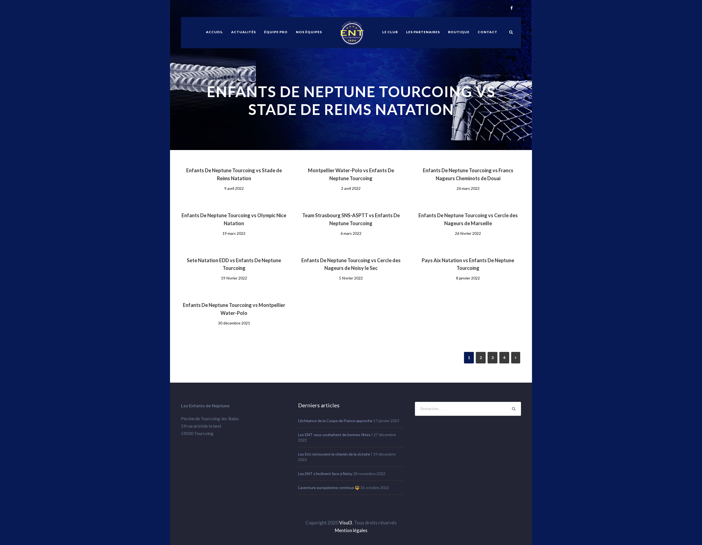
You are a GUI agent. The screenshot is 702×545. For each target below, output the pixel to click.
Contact (487, 32)
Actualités (243, 32)
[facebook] (511, 8)
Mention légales (351, 530)
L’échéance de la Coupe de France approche (335, 420)
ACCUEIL (214, 32)
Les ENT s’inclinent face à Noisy (325, 473)
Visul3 (345, 523)
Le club (390, 32)
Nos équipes (309, 32)
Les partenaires (423, 32)
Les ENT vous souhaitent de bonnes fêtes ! (335, 434)
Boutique (458, 32)
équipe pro (276, 32)
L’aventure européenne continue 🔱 (329, 487)
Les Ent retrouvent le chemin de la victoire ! (335, 454)
